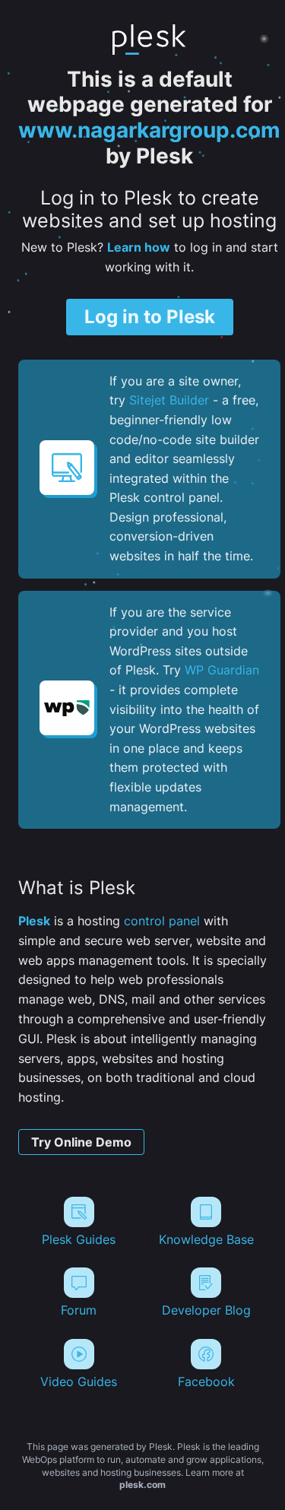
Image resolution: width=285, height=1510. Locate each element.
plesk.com (142, 1484)
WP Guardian (222, 669)
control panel (162, 920)
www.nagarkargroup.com (149, 130)
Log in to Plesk (149, 317)
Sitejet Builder (169, 400)
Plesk (34, 920)
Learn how (138, 247)
